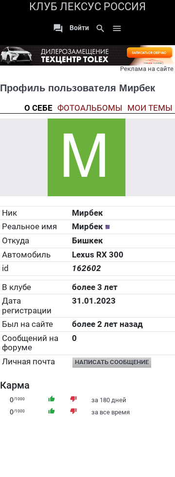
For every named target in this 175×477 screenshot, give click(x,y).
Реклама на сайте (147, 68)
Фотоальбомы (89, 108)
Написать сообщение (112, 362)
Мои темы (150, 108)
